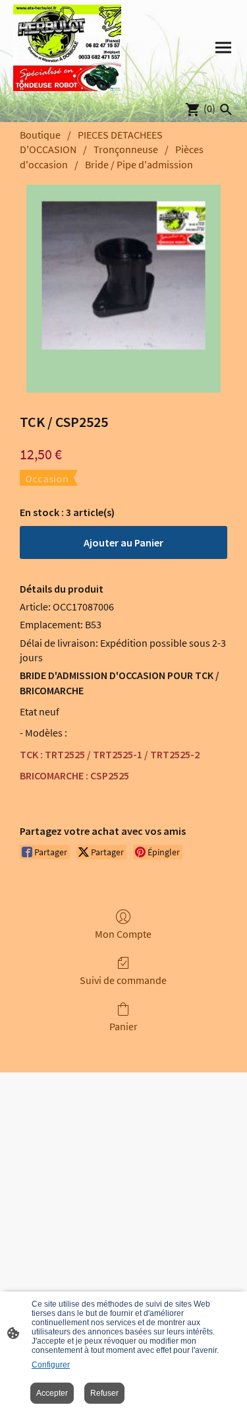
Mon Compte (123, 933)
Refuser (104, 1393)
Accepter (52, 1393)
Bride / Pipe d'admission (139, 164)
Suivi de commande (123, 980)
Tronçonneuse (126, 149)
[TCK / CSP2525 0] (123, 289)
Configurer (51, 1364)
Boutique (40, 134)
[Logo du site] (67, 48)
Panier (123, 1026)
